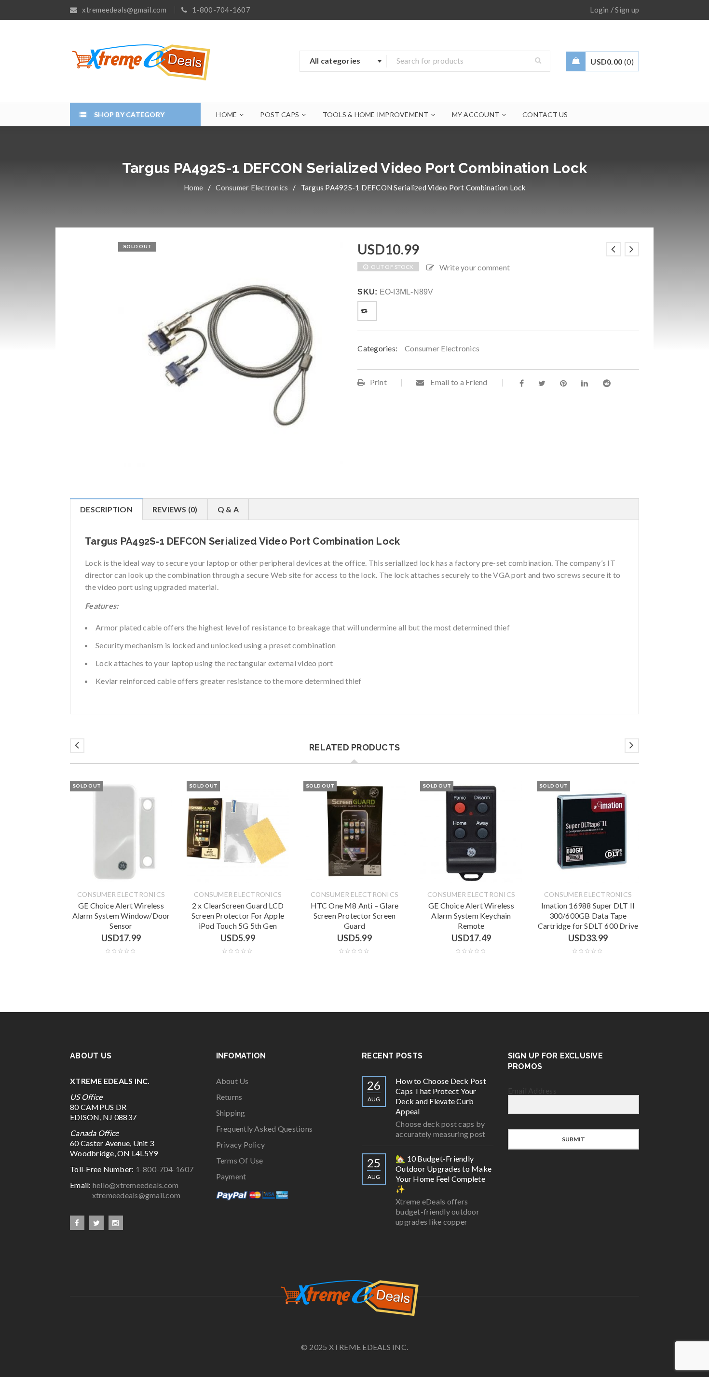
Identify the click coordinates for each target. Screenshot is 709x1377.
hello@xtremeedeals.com (136, 1185)
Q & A (228, 509)
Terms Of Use (239, 1160)
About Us (232, 1080)
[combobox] (343, 61)
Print (378, 382)
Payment (231, 1176)
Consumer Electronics (252, 187)
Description (106, 509)
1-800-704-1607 (165, 1169)
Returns (229, 1096)
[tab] (106, 509)
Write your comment (474, 267)
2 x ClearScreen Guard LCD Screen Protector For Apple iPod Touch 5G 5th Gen (237, 915)
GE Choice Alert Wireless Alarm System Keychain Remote (471, 915)
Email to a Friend (458, 382)
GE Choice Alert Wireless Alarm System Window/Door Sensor (121, 915)
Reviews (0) (175, 509)
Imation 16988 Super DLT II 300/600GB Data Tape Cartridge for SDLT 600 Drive (588, 915)
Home (193, 187)
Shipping (230, 1112)
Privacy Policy (240, 1144)
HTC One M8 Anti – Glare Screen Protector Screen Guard (355, 915)
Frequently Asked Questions (264, 1128)
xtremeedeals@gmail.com (125, 1195)
